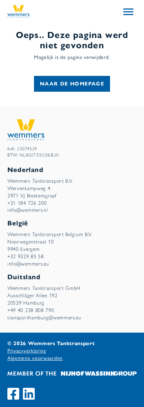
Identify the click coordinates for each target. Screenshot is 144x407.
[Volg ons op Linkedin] (29, 394)
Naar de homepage (72, 84)
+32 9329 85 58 (25, 256)
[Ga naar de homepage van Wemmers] (18, 11)
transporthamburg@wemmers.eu (44, 318)
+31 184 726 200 (27, 203)
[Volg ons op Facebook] (13, 394)
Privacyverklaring (26, 351)
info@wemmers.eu (28, 264)
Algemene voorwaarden (35, 358)
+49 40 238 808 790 (30, 310)
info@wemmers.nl (27, 210)
